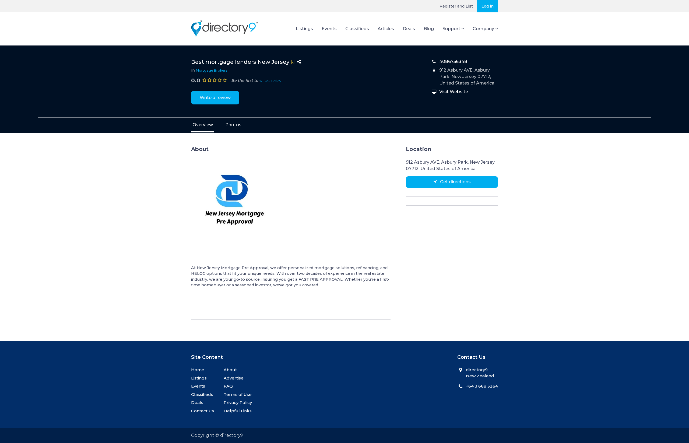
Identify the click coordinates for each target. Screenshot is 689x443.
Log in (487, 6)
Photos (233, 124)
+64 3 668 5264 (482, 386)
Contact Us (202, 410)
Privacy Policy (238, 402)
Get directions (455, 181)
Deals (409, 28)
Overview (202, 124)
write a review (270, 81)
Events (329, 28)
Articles (386, 28)
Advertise (234, 378)
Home (197, 369)
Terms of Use (238, 394)
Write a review (215, 97)
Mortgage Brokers (211, 70)
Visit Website (453, 91)
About (230, 369)
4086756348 (453, 61)
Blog (429, 28)
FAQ (228, 386)
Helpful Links (238, 410)
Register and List (456, 6)
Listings (304, 28)
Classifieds (357, 28)
